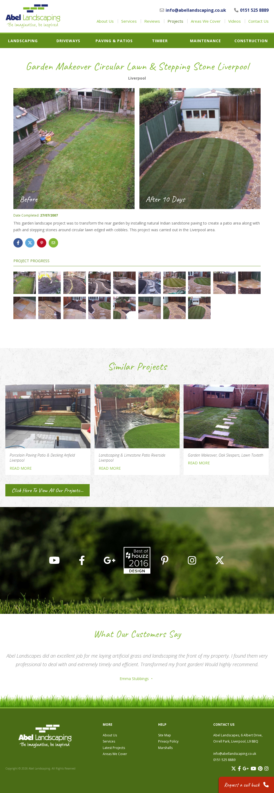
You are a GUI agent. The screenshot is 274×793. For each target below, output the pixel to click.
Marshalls (165, 747)
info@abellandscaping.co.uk (196, 10)
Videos (234, 21)
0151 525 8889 (254, 10)
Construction (251, 41)
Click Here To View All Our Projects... (47, 490)
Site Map (164, 735)
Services (129, 21)
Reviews (152, 21)
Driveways (68, 41)
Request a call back (242, 785)
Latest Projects (114, 747)
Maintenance (205, 41)
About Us (105, 21)
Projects (175, 21)
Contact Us (258, 21)
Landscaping (23, 41)
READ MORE (21, 468)
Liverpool (137, 78)
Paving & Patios (114, 41)
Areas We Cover (206, 21)
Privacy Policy (168, 741)
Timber (160, 41)
